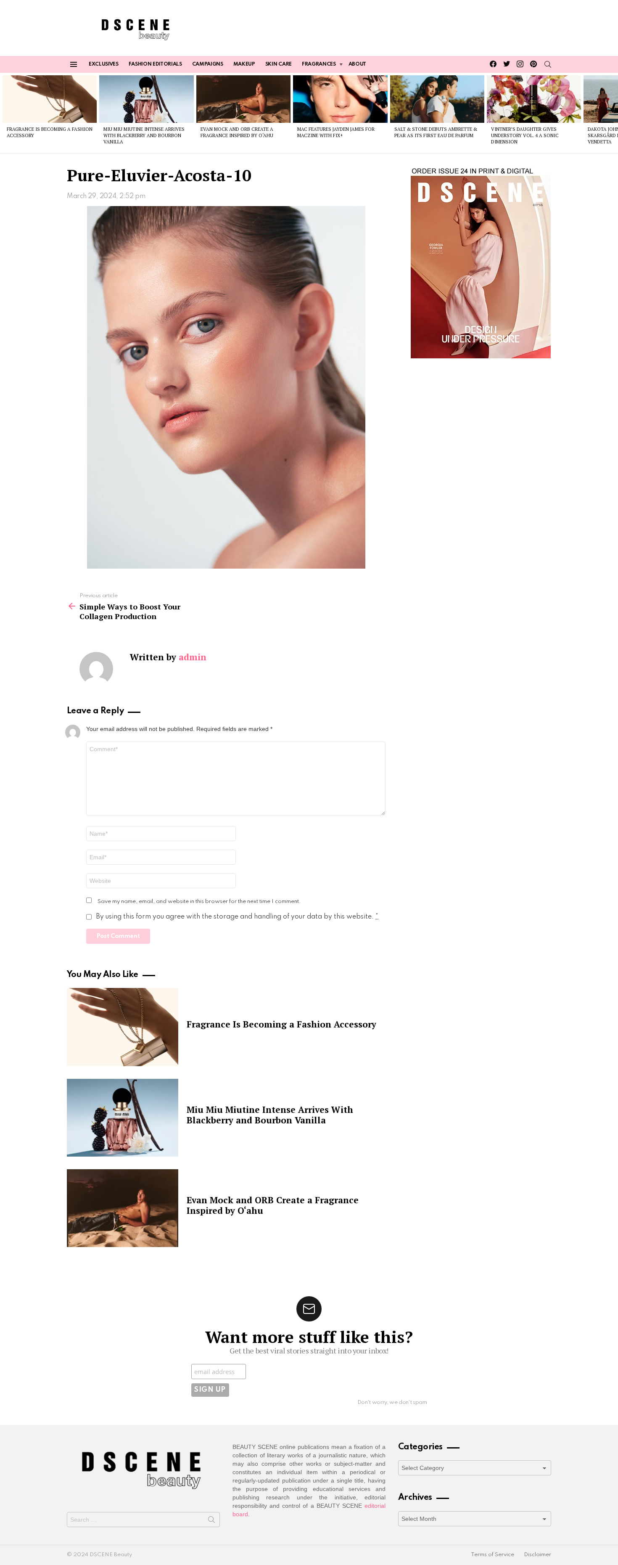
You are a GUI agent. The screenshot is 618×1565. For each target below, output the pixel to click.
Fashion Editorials (155, 64)
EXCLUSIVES (104, 64)
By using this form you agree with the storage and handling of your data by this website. (237, 917)
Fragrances (319, 64)
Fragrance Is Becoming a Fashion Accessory (281, 1024)
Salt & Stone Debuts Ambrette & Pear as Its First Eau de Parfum (435, 132)
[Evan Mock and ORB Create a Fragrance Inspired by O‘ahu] (243, 98)
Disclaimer (537, 1554)
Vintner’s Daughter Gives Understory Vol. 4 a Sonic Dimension (525, 135)
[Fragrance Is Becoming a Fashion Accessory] (50, 98)
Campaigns (207, 64)
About (357, 64)
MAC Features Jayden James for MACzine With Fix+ (336, 132)
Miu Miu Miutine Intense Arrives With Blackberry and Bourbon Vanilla (144, 135)
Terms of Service (492, 1554)
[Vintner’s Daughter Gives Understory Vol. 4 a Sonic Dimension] (534, 98)
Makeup (244, 64)
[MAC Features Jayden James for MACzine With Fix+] (340, 98)
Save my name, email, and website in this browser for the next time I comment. (199, 901)
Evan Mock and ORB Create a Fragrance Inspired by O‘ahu (237, 132)
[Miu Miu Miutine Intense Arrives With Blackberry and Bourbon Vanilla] (146, 98)
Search (211, 1521)
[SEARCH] (547, 64)
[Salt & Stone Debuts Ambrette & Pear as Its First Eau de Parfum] (437, 98)
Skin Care (278, 64)
